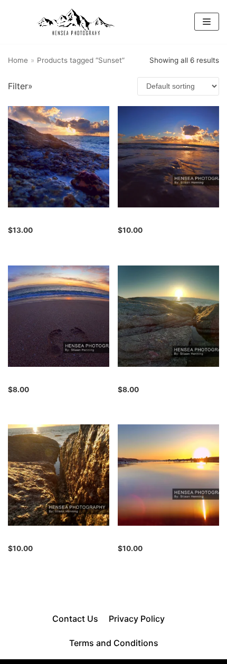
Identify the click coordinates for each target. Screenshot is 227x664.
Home (18, 60)
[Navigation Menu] (206, 22)
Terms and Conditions (113, 643)
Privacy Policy (137, 618)
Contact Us (75, 618)
